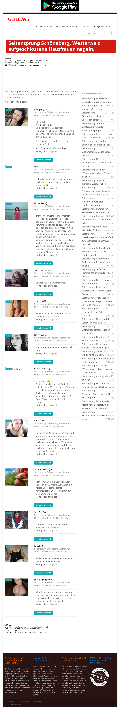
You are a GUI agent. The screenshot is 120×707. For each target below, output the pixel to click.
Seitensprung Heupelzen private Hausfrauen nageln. (98, 346)
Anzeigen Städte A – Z (103, 26)
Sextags (85, 26)
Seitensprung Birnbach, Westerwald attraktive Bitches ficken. (98, 219)
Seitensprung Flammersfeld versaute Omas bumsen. (98, 321)
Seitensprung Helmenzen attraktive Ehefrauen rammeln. (98, 228)
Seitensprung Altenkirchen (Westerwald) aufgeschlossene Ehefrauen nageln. (98, 301)
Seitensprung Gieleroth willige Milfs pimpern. (98, 353)
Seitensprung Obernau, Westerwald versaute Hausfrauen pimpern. (98, 127)
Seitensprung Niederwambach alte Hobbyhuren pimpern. (98, 202)
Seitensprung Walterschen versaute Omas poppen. (98, 152)
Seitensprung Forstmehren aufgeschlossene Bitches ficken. (98, 385)
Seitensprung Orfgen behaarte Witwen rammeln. (98, 282)
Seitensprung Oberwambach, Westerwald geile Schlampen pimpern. (98, 191)
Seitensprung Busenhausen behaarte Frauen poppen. (98, 415)
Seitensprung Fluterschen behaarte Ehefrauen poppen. (98, 100)
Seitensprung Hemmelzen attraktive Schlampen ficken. (98, 210)
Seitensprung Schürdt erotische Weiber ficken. (98, 182)
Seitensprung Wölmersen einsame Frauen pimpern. (98, 330)
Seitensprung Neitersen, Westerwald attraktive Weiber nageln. (98, 162)
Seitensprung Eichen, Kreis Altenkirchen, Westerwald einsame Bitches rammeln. (98, 405)
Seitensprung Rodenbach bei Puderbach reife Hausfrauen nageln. (98, 262)
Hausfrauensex (25, 702)
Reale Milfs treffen (44, 26)
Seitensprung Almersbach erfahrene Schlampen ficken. (98, 143)
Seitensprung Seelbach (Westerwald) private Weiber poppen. (98, 173)
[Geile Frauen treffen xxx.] (19, 19)
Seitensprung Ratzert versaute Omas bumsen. (98, 107)
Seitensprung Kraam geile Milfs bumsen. (98, 378)
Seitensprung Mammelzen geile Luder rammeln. (98, 360)
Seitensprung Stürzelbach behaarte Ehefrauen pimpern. (98, 116)
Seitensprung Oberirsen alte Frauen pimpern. (98, 339)
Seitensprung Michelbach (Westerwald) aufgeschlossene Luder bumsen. (98, 369)
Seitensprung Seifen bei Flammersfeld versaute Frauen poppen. (98, 273)
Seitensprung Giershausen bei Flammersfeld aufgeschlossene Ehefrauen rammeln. (98, 239)
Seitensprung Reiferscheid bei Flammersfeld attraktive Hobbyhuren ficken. (98, 251)
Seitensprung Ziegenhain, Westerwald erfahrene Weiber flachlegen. (98, 291)
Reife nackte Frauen (40, 702)
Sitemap (17, 704)
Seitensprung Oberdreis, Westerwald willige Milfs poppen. (98, 394)
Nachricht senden (42, 160)
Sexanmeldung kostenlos (67, 26)
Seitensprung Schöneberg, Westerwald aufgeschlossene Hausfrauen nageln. (52, 114)
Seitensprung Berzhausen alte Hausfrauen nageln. (98, 136)
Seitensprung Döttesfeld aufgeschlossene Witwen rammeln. (98, 312)
